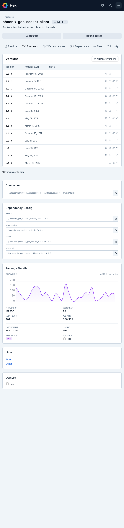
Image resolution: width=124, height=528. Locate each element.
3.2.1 (9, 88)
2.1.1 (9, 118)
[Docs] (106, 73)
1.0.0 (9, 163)
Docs (8, 359)
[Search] (110, 5)
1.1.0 (9, 155)
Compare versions (106, 58)
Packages (9, 17)
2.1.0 (9, 126)
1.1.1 (9, 148)
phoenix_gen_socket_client (25, 22)
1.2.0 (9, 140)
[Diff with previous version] (113, 73)
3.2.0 (9, 96)
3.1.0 (9, 103)
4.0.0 (9, 74)
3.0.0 (9, 111)
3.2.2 (9, 81)
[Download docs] (110, 73)
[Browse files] (117, 73)
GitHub (9, 364)
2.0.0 (9, 133)
